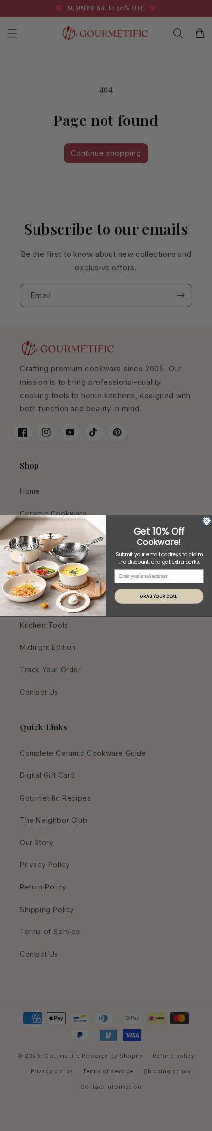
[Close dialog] (206, 520)
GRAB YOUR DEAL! (159, 596)
